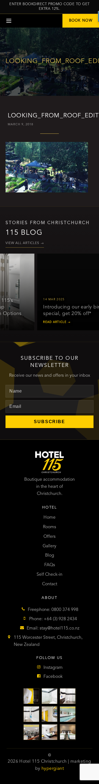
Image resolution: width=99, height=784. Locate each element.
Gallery (49, 546)
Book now (80, 20)
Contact (49, 584)
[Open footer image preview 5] (49, 714)
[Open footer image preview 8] (49, 732)
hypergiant (53, 769)
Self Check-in (49, 574)
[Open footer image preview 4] (31, 714)
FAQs (49, 565)
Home (49, 517)
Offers (49, 536)
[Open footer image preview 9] (68, 732)
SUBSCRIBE (49, 421)
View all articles (25, 243)
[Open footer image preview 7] (31, 732)
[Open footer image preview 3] (68, 696)
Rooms (49, 527)
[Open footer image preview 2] (49, 696)
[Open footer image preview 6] (68, 714)
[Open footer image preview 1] (31, 696)
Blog (49, 555)
